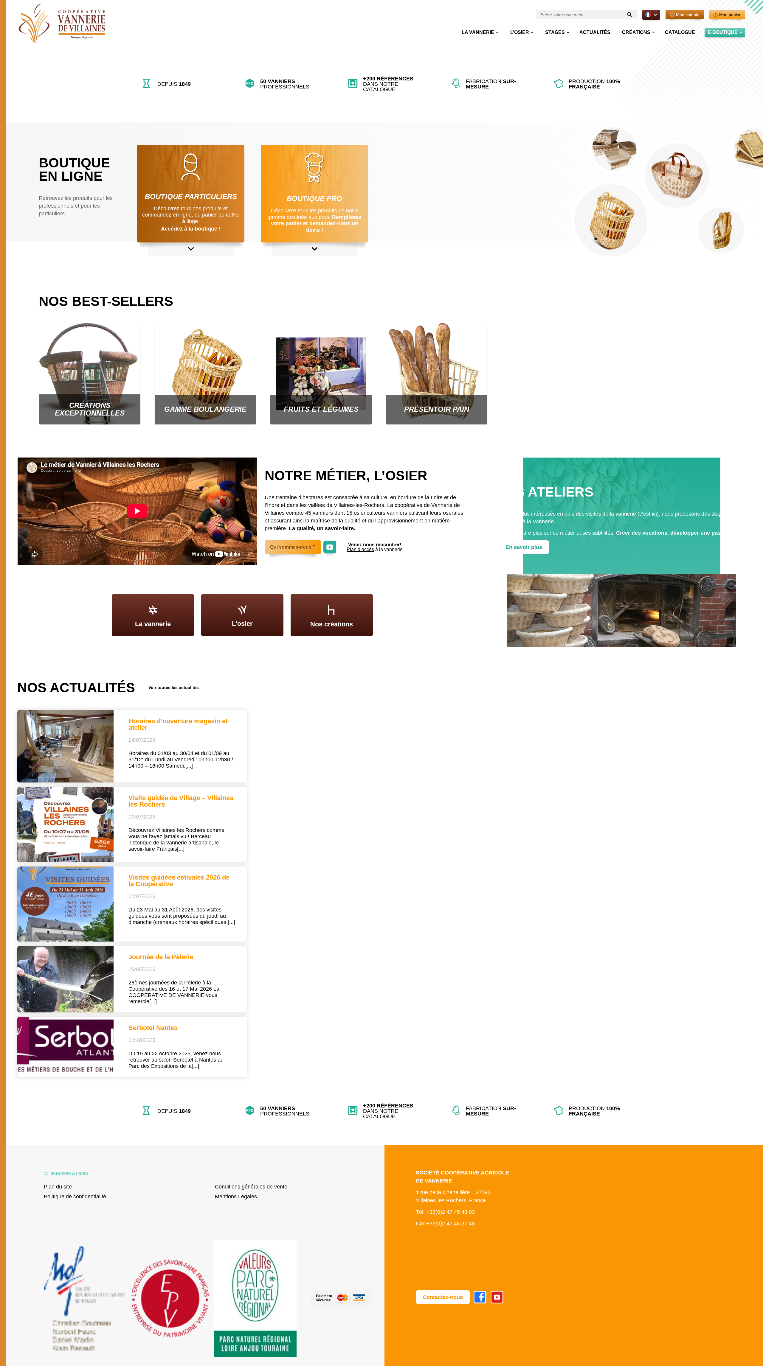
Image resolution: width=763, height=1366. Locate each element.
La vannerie (478, 32)
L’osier (519, 32)
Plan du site (58, 1187)
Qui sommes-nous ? (293, 547)
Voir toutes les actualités (173, 687)
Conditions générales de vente (251, 1187)
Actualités (594, 32)
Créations (636, 32)
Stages (555, 32)
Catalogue (680, 32)
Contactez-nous (443, 1297)
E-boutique (723, 32)
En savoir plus (523, 547)
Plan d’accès (360, 549)
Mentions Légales (236, 1196)
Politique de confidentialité (75, 1196)
